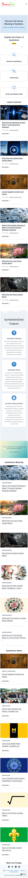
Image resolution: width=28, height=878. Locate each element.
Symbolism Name (17, 197)
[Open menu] (26, 4)
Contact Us (22, 870)
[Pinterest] (19, 866)
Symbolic (11, 197)
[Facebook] (9, 866)
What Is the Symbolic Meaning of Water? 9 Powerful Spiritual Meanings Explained (13, 228)
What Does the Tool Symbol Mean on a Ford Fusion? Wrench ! (14, 637)
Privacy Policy (10, 870)
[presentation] (14, 112)
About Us (17, 870)
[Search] (22, 47)
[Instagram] (15, 866)
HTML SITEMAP (14, 871)
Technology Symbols (14, 130)
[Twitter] (12, 866)
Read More (5, 133)
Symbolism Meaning (14, 232)
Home (4, 870)
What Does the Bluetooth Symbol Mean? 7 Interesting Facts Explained (13, 125)
